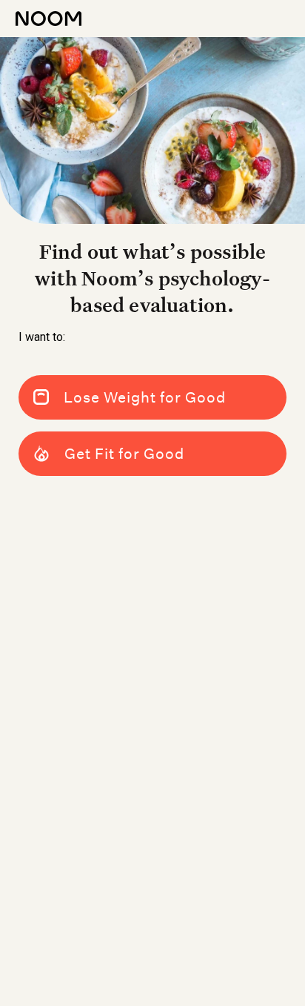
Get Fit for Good (124, 454)
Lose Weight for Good (145, 397)
